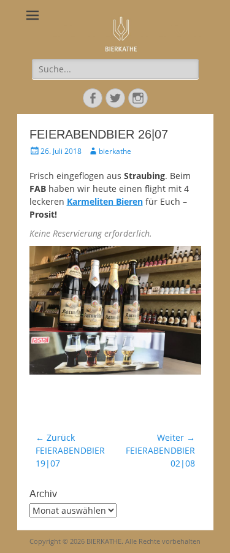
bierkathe (115, 151)
